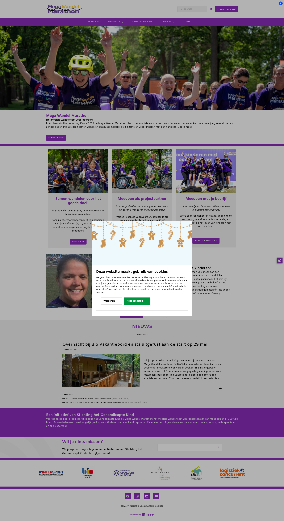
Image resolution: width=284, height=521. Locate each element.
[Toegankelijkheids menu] (281, 3)
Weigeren (109, 301)
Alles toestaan (135, 301)
